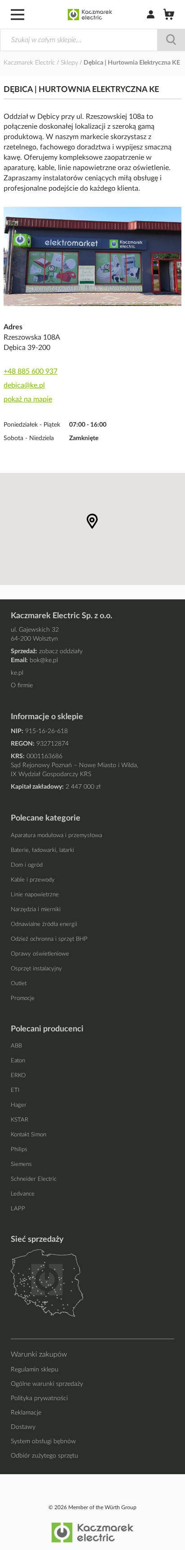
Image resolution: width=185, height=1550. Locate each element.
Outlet (18, 984)
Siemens (21, 1164)
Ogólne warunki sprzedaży (47, 1384)
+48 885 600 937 (30, 371)
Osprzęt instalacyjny (36, 969)
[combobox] (92, 40)
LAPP (18, 1209)
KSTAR (19, 1120)
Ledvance (23, 1194)
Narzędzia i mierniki (36, 910)
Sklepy (70, 63)
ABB (16, 1046)
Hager (18, 1105)
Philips (19, 1150)
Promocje (23, 998)
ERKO (18, 1075)
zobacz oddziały (61, 651)
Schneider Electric (34, 1179)
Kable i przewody (33, 880)
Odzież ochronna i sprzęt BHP (49, 939)
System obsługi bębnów (43, 1441)
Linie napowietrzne (35, 895)
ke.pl (17, 673)
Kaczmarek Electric (29, 63)
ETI (15, 1090)
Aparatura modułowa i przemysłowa (56, 835)
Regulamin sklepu (34, 1370)
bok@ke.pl (44, 660)
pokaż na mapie (28, 399)
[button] (92, 521)
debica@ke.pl (24, 385)
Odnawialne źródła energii (44, 924)
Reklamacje (26, 1413)
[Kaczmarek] (90, 14)
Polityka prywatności (39, 1398)
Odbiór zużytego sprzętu (44, 1456)
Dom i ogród (27, 865)
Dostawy (23, 1427)
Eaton (18, 1061)
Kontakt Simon (28, 1135)
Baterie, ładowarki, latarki (42, 850)
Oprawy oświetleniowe (40, 954)
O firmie (22, 685)
